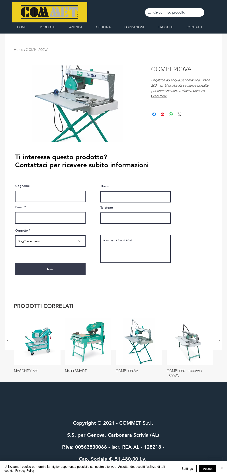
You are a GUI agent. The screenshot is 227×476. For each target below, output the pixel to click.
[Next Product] (219, 341)
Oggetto (21, 230)
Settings (187, 468)
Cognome (22, 185)
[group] (113, 348)
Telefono (106, 207)
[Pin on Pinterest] (162, 114)
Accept (208, 468)
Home (18, 49)
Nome (104, 186)
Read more (159, 96)
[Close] (221, 468)
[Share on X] (179, 114)
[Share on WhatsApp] (171, 114)
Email (19, 207)
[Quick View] (37, 341)
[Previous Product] (7, 341)
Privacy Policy (25, 470)
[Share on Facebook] (154, 114)
